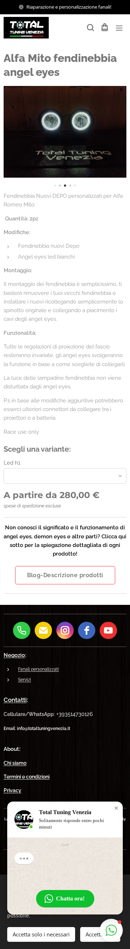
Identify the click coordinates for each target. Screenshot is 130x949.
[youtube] (108, 630)
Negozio (14, 655)
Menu (119, 27)
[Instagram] (65, 630)
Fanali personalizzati (38, 669)
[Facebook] (86, 630)
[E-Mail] (43, 630)
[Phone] (21, 630)
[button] (90, 28)
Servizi (24, 679)
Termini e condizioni (26, 777)
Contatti (15, 699)
